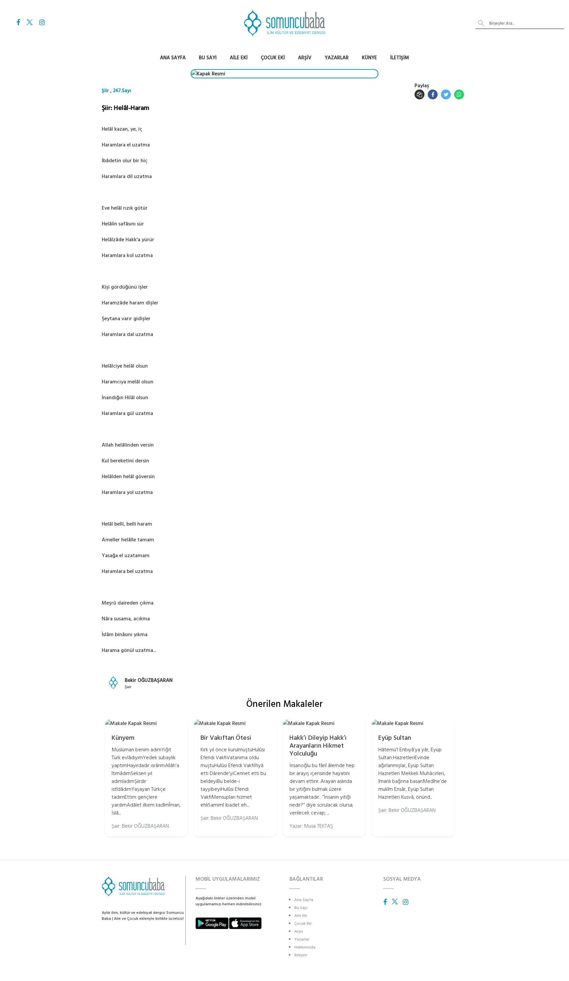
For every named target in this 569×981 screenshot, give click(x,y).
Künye (369, 57)
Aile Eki (239, 57)
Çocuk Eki (273, 57)
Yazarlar (337, 57)
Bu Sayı (208, 57)
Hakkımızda (304, 947)
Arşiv (305, 57)
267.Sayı (122, 90)
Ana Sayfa (173, 57)
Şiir (105, 90)
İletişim (399, 57)
